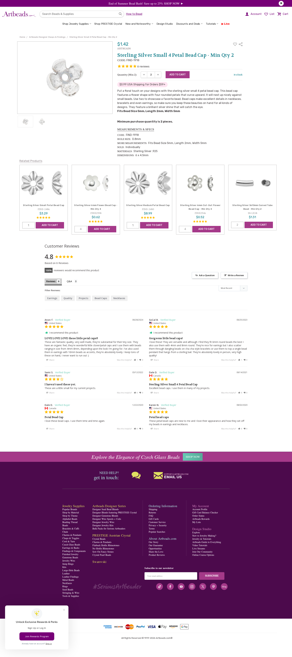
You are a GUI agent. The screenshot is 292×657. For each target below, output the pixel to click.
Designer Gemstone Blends (105, 515)
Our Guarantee (156, 545)
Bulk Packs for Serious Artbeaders (108, 528)
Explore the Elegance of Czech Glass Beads (135, 456)
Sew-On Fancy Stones (103, 551)
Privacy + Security (158, 525)
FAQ (151, 515)
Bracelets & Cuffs (70, 528)
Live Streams (198, 548)
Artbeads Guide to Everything (206, 542)
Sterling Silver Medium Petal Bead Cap (148, 205)
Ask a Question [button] (207, 275)
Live (227, 23)
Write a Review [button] (236, 275)
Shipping (153, 509)
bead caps (101, 298)
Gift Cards (154, 518)
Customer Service (157, 522)
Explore (196, 532)
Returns (152, 512)
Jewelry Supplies (73, 506)
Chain (65, 531)
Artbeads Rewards (201, 518)
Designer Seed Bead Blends (105, 509)
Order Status (198, 515)
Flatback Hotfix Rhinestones (105, 545)
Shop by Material (70, 512)
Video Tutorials (199, 545)
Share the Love (156, 551)
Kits (64, 567)
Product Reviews (157, 554)
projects (83, 298)
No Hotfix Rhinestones (103, 548)
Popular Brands (69, 509)
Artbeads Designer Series (109, 506)
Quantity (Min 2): (127, 74)
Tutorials (211, 23)
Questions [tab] (72, 281)
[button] (136, 360)
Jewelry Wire (68, 560)
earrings (52, 298)
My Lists (196, 522)
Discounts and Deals (188, 23)
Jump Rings (68, 563)
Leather (66, 573)
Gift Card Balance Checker (205, 512)
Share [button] (51, 360)
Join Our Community (202, 551)
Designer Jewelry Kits (102, 525)
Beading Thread (70, 522)
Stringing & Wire (70, 592)
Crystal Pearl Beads (101, 554)
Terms (152, 528)
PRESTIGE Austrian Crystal (111, 535)
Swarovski (99, 561)
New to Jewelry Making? (204, 535)
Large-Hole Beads (71, 570)
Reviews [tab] (50, 281)
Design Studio (164, 23)
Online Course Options (203, 554)
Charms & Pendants (71, 535)
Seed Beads (67, 589)
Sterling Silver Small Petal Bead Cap (43, 205)
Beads (65, 525)
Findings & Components (74, 551)
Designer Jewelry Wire (103, 522)
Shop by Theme (70, 515)
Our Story (153, 542)
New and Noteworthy (138, 23)
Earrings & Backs (70, 547)
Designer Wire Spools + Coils (106, 518)
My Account (200, 506)
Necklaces (67, 583)
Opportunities (155, 548)
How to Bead (134, 14)
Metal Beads (68, 579)
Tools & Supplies (70, 596)
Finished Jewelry (70, 554)
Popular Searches (157, 531)
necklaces (119, 298)
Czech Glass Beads (71, 544)
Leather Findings (70, 576)
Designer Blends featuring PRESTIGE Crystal (114, 512)
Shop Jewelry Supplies (75, 23)
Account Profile (199, 509)
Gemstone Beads (70, 557)
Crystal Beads (98, 538)
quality (68, 298)
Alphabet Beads (69, 518)
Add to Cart (50, 225)
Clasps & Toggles (70, 538)
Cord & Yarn (68, 541)
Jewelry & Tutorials (201, 538)
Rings (65, 586)
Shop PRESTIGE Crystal (108, 23)
